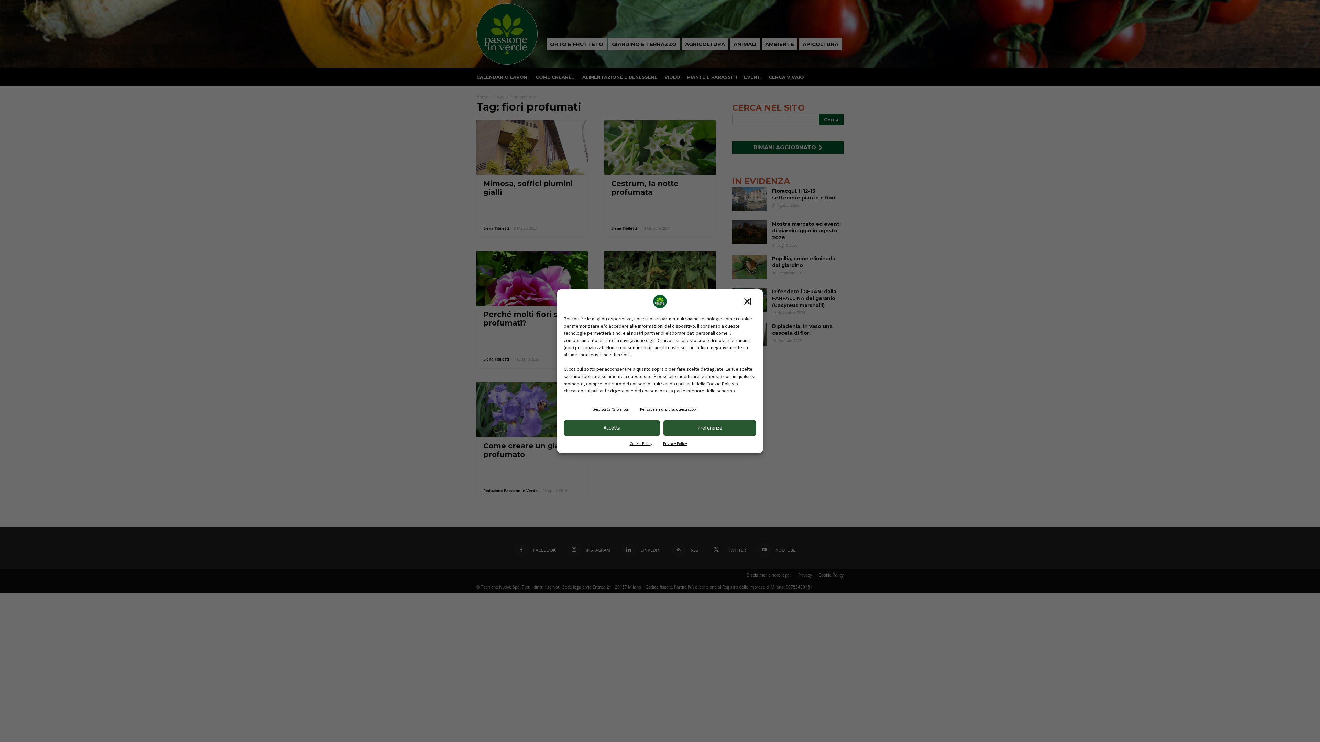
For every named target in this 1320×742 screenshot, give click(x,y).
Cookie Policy (641, 443)
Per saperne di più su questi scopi (668, 409)
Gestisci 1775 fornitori (610, 409)
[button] (747, 301)
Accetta (612, 427)
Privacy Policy (675, 443)
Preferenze (709, 427)
